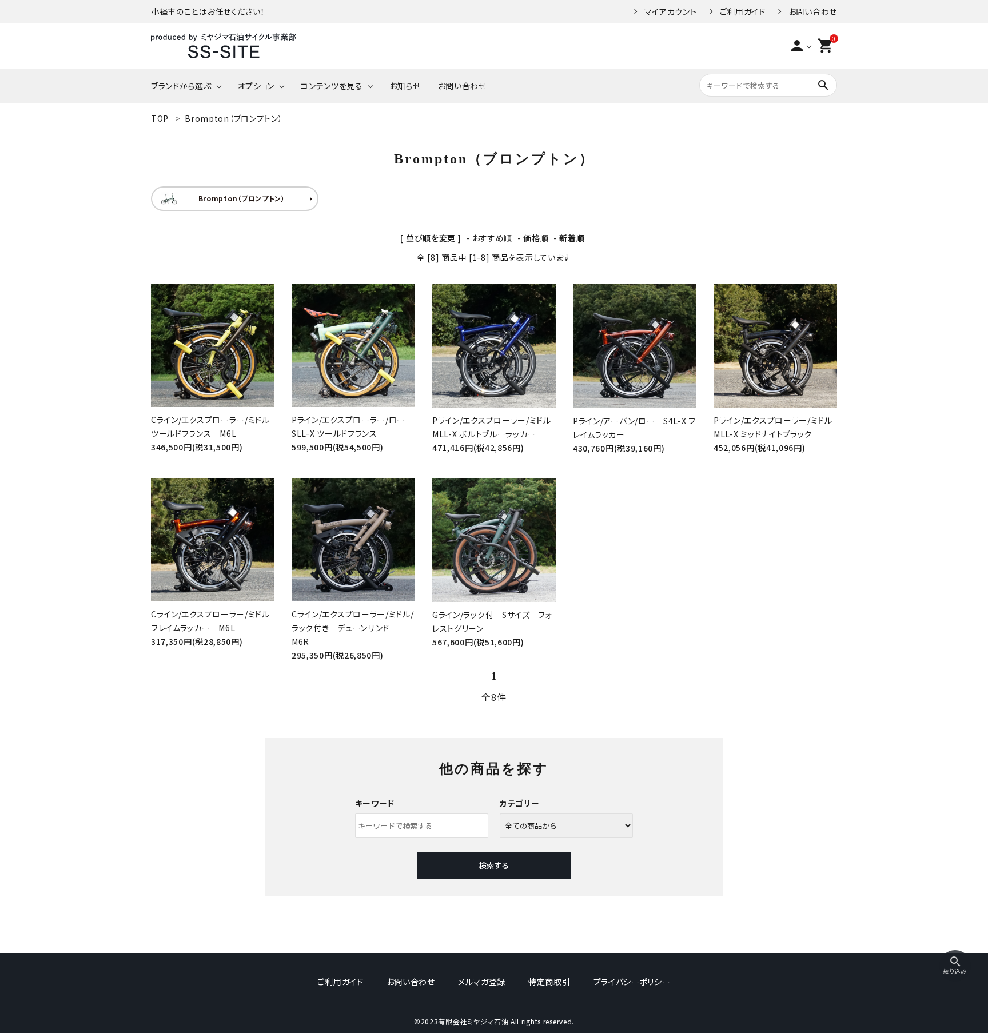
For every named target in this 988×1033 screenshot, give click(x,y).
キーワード (375, 803)
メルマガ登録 (481, 981)
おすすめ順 (492, 238)
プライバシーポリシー (632, 981)
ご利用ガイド (743, 11)
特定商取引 (549, 981)
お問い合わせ (812, 11)
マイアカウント (670, 11)
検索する (494, 865)
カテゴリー (520, 803)
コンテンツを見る (332, 85)
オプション (256, 85)
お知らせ (405, 85)
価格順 (535, 238)
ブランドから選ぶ (181, 85)
